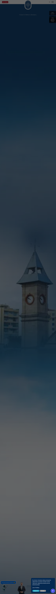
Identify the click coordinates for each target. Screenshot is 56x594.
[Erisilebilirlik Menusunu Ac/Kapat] (53, 591)
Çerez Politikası (35, 587)
